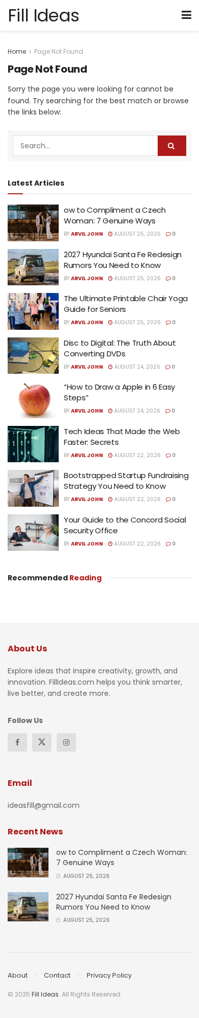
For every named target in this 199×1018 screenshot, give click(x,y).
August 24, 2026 (136, 367)
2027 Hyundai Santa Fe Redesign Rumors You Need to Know (123, 259)
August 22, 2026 (137, 455)
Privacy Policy (109, 975)
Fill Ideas (43, 15)
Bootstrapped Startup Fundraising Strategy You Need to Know (126, 480)
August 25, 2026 (137, 234)
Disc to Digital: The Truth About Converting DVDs (120, 348)
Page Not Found (58, 51)
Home (17, 51)
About (18, 975)
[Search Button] (172, 145)
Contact (57, 975)
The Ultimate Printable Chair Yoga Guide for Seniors (126, 303)
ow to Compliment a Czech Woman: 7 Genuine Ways (115, 215)
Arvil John (87, 234)
